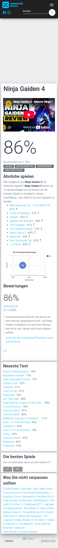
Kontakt (9, 541)
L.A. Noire (15, 244)
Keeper (14, 217)
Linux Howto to (11, 531)
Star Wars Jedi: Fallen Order (37, 488)
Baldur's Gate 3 (12, 512)
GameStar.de (10, 306)
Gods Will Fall (42, 523)
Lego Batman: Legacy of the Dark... (23, 402)
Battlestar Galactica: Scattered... (21, 418)
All (17, 469)
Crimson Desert (11, 437)
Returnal (8, 527)
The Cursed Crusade (21, 228)
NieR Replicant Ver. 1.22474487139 (30, 205)
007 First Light (11, 398)
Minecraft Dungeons (30, 516)
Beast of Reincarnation (16, 371)
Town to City (10, 391)
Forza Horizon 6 (12, 406)
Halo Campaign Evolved (16, 379)
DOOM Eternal (11, 488)
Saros (6, 434)
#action (8, 166)
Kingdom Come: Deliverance (19, 496)
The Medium (26, 523)
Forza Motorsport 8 (33, 512)
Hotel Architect (11, 410)
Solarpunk (8, 394)
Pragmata (8, 445)
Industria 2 (9, 426)
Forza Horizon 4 (12, 492)
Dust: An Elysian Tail (21, 240)
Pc (7, 469)
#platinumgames (45, 166)
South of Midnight (19, 213)
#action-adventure (25, 166)
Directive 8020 (11, 414)
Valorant (19, 527)
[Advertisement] (29, 51)
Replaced (8, 441)
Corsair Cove (10, 383)
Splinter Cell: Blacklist (21, 221)
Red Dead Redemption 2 (37, 492)
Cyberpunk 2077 (33, 504)
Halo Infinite (47, 508)
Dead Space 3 (18, 232)
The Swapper (17, 224)
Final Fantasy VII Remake (18, 500)
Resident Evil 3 (45, 496)
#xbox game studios (14, 170)
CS (5, 350)
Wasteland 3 (41, 500)
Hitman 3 (12, 523)
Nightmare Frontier (13, 375)
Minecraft (15, 236)
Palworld (8, 387)
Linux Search (29, 531)
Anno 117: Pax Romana (16, 422)
